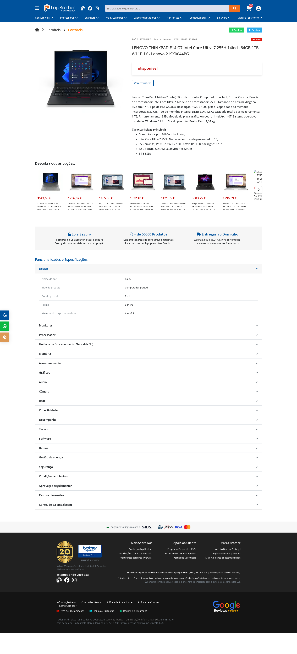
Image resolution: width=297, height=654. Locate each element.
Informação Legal (66, 602)
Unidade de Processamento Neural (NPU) (66, 344)
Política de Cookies (148, 602)
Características (142, 83)
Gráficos (44, 372)
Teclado (44, 429)
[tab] (148, 269)
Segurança (46, 467)
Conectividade (48, 410)
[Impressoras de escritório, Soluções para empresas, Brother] (90, 549)
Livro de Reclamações (72, 611)
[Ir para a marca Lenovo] (256, 39)
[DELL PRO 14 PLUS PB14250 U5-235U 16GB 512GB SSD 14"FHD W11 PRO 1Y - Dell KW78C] (236, 181)
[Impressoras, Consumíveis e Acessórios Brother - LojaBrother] (59, 7)
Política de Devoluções (184, 557)
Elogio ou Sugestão (103, 611)
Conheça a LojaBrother (140, 549)
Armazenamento (50, 363)
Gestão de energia (51, 457)
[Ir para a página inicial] (37, 30)
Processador (47, 335)
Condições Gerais (91, 602)
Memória (45, 354)
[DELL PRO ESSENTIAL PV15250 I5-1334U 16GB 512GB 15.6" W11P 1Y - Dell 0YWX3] (174, 181)
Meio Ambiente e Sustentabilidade (222, 557)
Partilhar (238, 30)
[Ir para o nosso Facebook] (90, 7)
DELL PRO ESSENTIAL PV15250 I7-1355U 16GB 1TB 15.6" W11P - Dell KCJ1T (112, 208)
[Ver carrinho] (249, 9)
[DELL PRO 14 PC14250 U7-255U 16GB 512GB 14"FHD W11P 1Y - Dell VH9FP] (143, 181)
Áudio (43, 382)
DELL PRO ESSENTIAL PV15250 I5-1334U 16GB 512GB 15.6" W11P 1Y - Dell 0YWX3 (174, 208)
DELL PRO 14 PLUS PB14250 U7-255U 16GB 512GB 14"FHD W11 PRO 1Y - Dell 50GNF (81, 208)
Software (45, 439)
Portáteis (53, 30)
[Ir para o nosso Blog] (83, 7)
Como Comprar (67, 605)
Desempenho (48, 420)
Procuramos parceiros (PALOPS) (136, 557)
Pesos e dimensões (51, 495)
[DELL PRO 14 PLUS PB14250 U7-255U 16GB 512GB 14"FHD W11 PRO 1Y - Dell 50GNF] (81, 181)
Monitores (46, 325)
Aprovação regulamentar (55, 486)
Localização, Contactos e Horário (135, 553)
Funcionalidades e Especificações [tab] (61, 259)
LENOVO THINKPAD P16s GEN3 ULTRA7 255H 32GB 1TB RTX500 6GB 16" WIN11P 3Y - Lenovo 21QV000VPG (205, 209)
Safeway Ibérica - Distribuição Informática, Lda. (133, 619)
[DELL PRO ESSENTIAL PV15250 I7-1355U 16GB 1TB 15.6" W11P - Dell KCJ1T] (112, 181)
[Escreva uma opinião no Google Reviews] (226, 606)
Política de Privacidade (120, 602)
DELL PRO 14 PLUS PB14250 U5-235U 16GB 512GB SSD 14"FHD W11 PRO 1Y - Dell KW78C (236, 208)
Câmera (44, 391)
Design (43, 269)
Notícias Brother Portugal (227, 549)
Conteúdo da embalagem (55, 505)
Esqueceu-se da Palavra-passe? (180, 553)
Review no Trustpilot (135, 611)
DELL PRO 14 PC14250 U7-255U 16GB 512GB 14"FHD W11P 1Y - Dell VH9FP (142, 208)
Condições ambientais (53, 476)
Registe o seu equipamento (226, 553)
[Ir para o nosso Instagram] (96, 7)
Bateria (43, 448)
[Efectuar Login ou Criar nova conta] (258, 9)
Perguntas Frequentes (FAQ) (181, 549)
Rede (42, 401)
